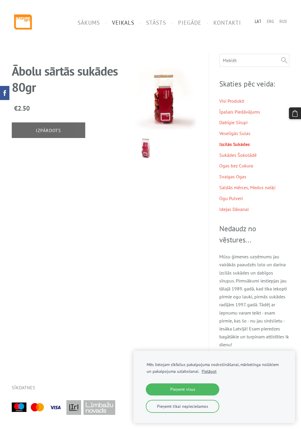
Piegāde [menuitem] (189, 22)
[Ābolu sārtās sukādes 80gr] (145, 148)
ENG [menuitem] (270, 21)
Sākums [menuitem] (89, 22)
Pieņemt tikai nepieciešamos (182, 406)
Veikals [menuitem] (123, 22)
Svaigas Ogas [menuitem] (232, 176)
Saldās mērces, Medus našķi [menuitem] (247, 187)
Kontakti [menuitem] (227, 22)
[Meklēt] (284, 60)
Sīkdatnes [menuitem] (23, 387)
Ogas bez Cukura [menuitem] (236, 166)
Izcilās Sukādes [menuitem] (234, 144)
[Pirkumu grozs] (295, 113)
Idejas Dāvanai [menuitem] (234, 209)
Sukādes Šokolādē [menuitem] (238, 155)
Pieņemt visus (182, 389)
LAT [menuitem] (258, 21)
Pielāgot (209, 371)
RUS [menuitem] (283, 21)
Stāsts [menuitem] (156, 22)
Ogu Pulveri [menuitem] (231, 198)
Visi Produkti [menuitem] (231, 101)
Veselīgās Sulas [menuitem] (234, 133)
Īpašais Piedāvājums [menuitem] (239, 112)
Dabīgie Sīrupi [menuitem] (233, 122)
